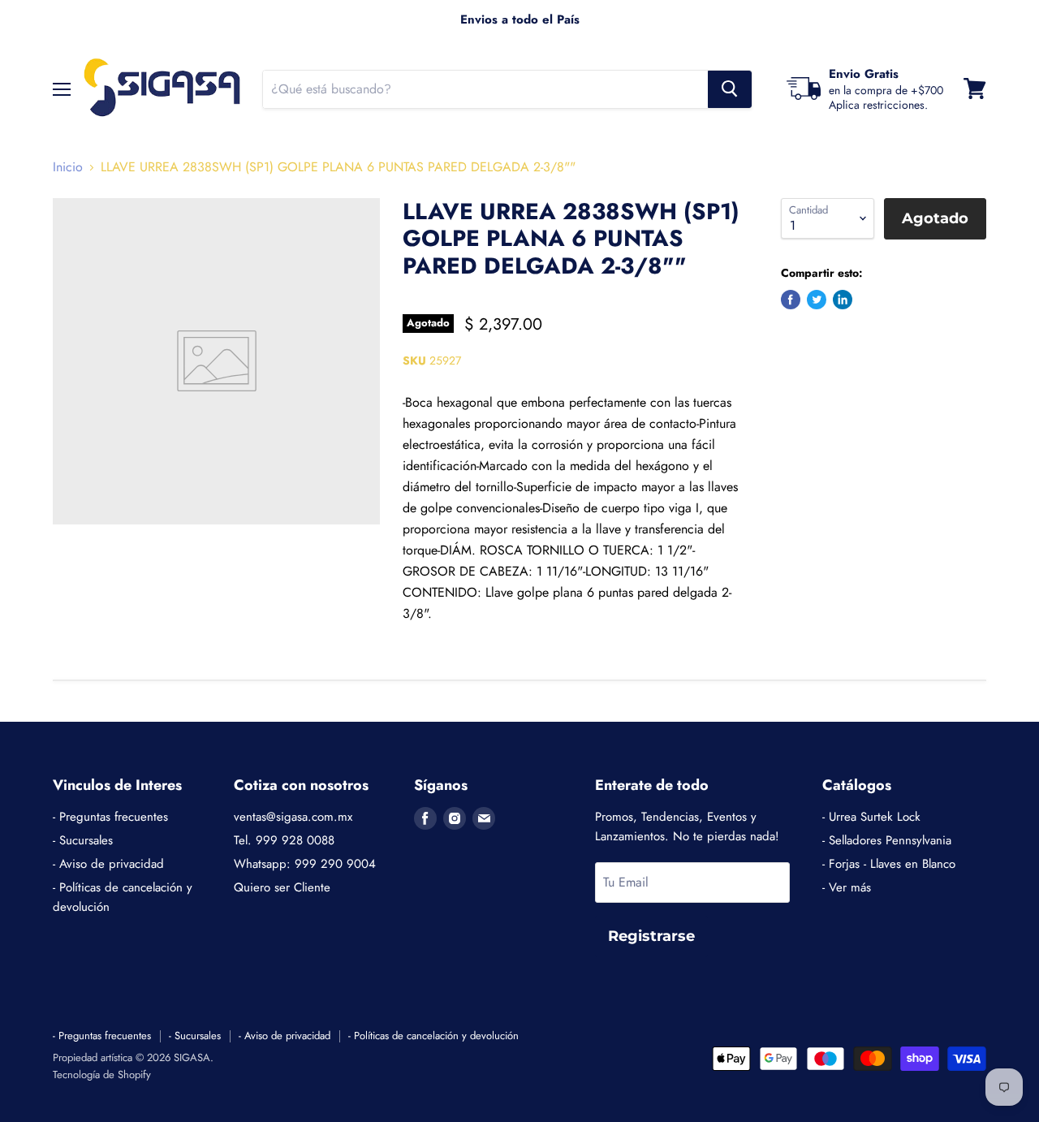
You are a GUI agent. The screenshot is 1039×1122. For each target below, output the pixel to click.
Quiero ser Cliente (282, 887)
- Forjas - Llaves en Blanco (888, 864)
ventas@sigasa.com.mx (293, 817)
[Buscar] (730, 88)
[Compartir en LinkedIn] (842, 299)
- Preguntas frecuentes (110, 817)
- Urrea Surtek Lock (871, 817)
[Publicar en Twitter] (816, 299)
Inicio (68, 167)
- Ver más (846, 887)
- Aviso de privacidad (108, 864)
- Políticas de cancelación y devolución (433, 1035)
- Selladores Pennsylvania (886, 840)
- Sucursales (83, 840)
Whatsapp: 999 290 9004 (305, 864)
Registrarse (651, 936)
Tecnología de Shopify (102, 1074)
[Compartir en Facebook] (790, 299)
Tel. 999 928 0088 (284, 840)
